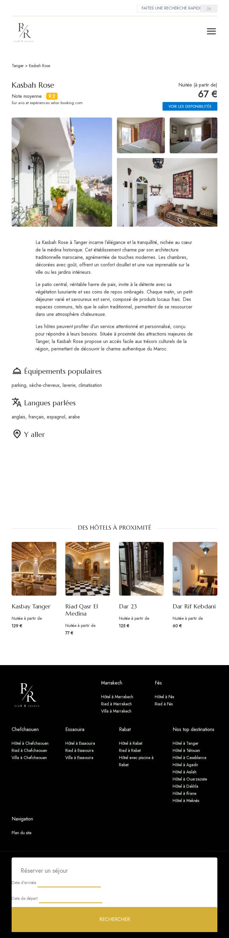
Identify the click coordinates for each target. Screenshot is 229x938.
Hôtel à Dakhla (185, 786)
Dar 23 (128, 606)
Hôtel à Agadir (185, 765)
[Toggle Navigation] (211, 31)
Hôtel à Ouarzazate (190, 779)
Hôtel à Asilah (184, 772)
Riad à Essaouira (79, 750)
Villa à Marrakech (116, 711)
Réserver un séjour (44, 870)
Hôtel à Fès (164, 697)
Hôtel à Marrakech (117, 697)
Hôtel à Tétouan (186, 750)
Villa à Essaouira (79, 758)
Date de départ (25, 898)
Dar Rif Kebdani (194, 606)
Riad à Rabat (130, 750)
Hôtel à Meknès (186, 800)
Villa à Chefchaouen (29, 758)
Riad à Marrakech (116, 704)
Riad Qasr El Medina (81, 610)
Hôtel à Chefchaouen (30, 743)
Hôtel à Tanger (186, 743)
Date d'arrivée (24, 883)
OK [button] (209, 9)
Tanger (18, 66)
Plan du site (21, 833)
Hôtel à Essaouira (80, 743)
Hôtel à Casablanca (189, 758)
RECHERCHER (114, 919)
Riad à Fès (164, 704)
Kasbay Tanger (31, 606)
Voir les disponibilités (189, 106)
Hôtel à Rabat (130, 743)
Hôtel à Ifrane (184, 793)
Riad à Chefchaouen (29, 750)
